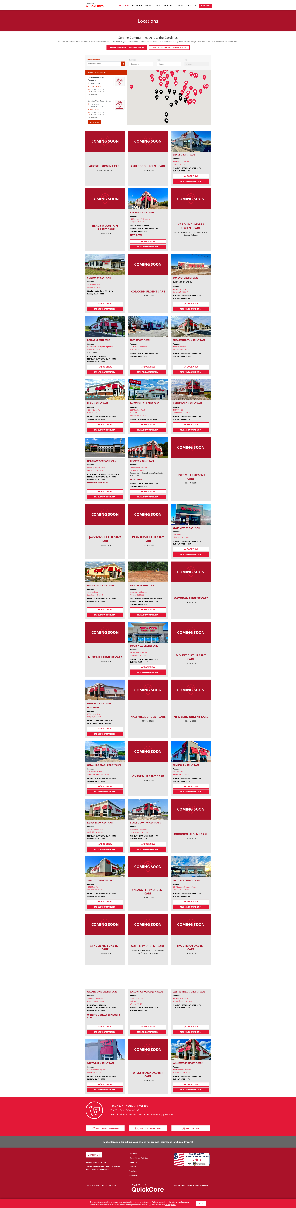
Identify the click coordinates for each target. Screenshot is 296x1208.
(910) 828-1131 (95, 110)
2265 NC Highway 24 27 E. (183, 161)
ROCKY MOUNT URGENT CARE (145, 822)
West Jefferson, (179, 1001)
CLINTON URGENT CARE (99, 277)
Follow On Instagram (107, 1128)
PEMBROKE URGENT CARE (186, 765)
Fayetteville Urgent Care (144, 403)
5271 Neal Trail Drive (95, 998)
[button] (175, 79)
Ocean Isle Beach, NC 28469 (98, 774)
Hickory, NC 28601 (137, 470)
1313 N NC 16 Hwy (180, 289)
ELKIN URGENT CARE (97, 403)
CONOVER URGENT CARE (185, 277)
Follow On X (192, 1128)
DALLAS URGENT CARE (98, 340)
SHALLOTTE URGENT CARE (100, 880)
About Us (133, 1162)
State (159, 60)
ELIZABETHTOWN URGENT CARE (189, 340)
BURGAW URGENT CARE (142, 212)
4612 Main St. (92, 887)
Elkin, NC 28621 (93, 412)
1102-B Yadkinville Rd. (138, 652)
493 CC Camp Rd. (93, 410)
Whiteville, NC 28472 (95, 1072)
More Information (190, 181)
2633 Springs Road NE (138, 467)
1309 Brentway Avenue (182, 1070)
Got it (201, 1203)
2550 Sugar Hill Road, (138, 592)
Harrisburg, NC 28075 (95, 470)
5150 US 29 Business (95, 829)
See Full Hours (93, 94)
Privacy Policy (179, 1185)
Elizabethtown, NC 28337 (182, 349)
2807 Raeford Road (137, 410)
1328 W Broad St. (179, 347)
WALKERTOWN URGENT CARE (102, 991)
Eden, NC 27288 (136, 349)
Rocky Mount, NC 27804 (139, 832)
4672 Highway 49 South (96, 467)
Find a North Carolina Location (127, 47)
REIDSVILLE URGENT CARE (100, 822)
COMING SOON (95, 87)
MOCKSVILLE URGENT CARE (144, 645)
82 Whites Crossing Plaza (96, 1070)
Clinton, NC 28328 (94, 287)
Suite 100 (133, 412)
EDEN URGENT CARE (140, 340)
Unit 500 (133, 1001)
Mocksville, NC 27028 (138, 655)
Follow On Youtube (150, 1128)
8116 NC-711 (178, 772)
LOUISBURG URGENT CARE (100, 585)
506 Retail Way (93, 592)
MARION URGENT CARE (142, 585)
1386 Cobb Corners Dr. (139, 829)
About (158, 6)
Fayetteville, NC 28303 (138, 415)
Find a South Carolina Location (169, 47)
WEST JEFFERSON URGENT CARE (189, 991)
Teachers (179, 6)
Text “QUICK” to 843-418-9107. (125, 1110)
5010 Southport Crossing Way (184, 887)
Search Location (93, 60)
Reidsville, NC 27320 (95, 832)
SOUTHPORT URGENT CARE (186, 880)
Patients (168, 6)
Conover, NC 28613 (180, 292)
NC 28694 (188, 1001)
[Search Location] (123, 64)
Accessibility (204, 1185)
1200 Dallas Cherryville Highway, (100, 347)
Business (132, 60)
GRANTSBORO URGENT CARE (187, 403)
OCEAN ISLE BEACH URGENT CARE (104, 765)
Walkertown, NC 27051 (96, 1001)
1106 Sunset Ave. (94, 284)
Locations (124, 6)
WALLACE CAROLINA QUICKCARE (146, 991)
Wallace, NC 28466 (137, 1004)
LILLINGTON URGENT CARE (186, 527)
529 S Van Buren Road (138, 347)
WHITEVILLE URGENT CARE (100, 1063)
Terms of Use (192, 1185)
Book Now (205, 6)
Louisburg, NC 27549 (95, 595)
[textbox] (105, 773)
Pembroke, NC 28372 (181, 774)
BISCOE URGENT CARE (184, 154)
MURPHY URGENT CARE (99, 703)
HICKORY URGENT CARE (142, 460)
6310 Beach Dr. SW (94, 772)
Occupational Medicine (142, 6)
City (186, 60)
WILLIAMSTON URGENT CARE (188, 1063)
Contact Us (191, 6)
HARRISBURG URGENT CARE (101, 460)
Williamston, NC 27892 (181, 1072)
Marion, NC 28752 (137, 595)
